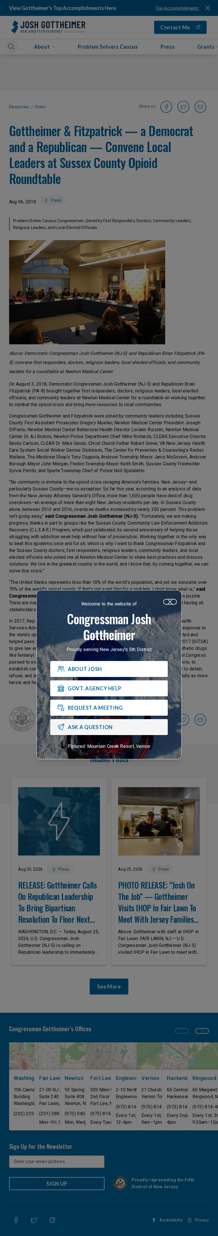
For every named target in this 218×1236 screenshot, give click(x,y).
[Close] (170, 602)
